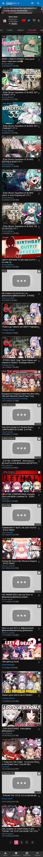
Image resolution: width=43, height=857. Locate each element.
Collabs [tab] (32, 30)
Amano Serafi (7, 599)
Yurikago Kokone (8, 330)
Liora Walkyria (7, 733)
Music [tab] (21, 30)
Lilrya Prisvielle (7, 432)
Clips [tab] (10, 30)
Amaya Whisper (8, 64)
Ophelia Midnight (8, 665)
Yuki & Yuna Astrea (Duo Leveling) (14, 398)
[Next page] (32, 842)
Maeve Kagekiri (7, 834)
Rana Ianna (13, 17)
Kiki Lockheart (7, 465)
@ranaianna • (13, 19)
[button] (13, 3)
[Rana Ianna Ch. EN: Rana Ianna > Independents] (4, 20)
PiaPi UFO (5, 499)
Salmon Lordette (8, 298)
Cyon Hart (5, 767)
